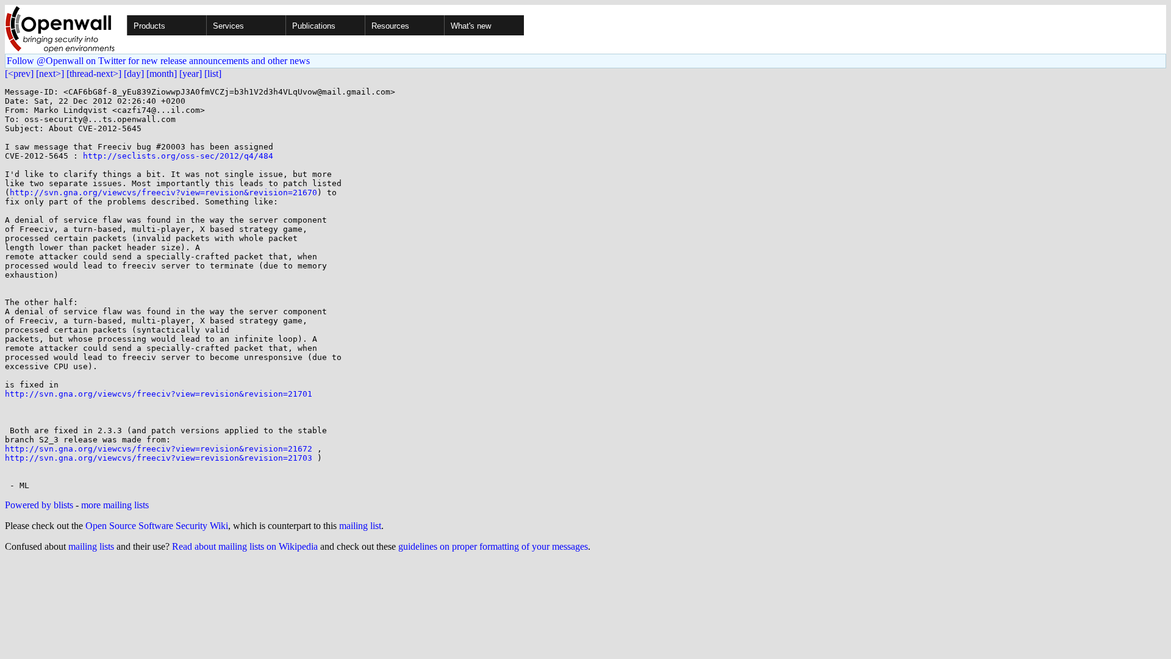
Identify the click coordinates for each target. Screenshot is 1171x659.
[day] (134, 73)
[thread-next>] (93, 73)
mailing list (360, 525)
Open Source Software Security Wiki (156, 525)
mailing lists (91, 546)
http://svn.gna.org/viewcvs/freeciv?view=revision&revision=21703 (158, 458)
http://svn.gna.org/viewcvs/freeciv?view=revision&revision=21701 (158, 393)
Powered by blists (39, 505)
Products (149, 26)
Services (228, 26)
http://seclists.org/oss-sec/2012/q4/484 (178, 155)
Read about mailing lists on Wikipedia (245, 546)
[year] (190, 73)
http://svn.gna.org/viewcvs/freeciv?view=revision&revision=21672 (158, 448)
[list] (212, 73)
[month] (161, 73)
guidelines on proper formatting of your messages (493, 546)
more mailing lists (115, 505)
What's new (471, 26)
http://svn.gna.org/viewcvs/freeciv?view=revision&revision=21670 (163, 192)
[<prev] (19, 73)
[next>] (50, 73)
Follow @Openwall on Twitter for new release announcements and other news (158, 61)
